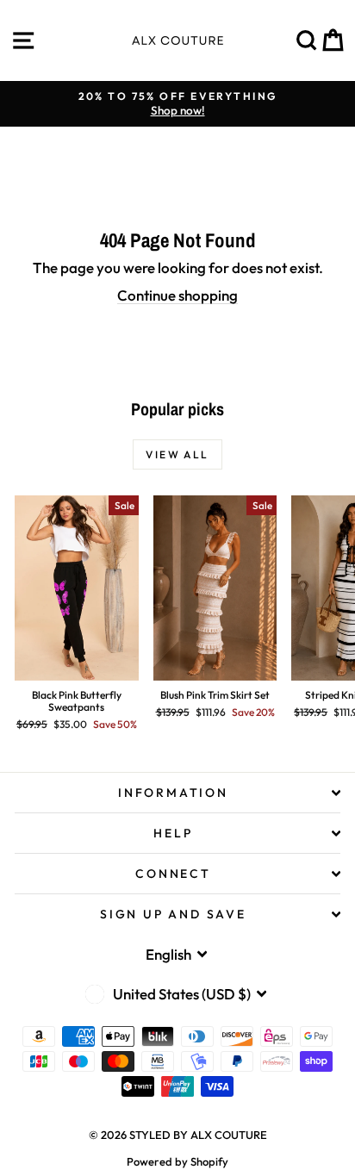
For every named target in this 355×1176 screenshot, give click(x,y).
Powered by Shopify (177, 1161)
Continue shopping (177, 295)
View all (177, 454)
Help (172, 833)
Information (173, 792)
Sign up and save (173, 914)
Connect (173, 873)
